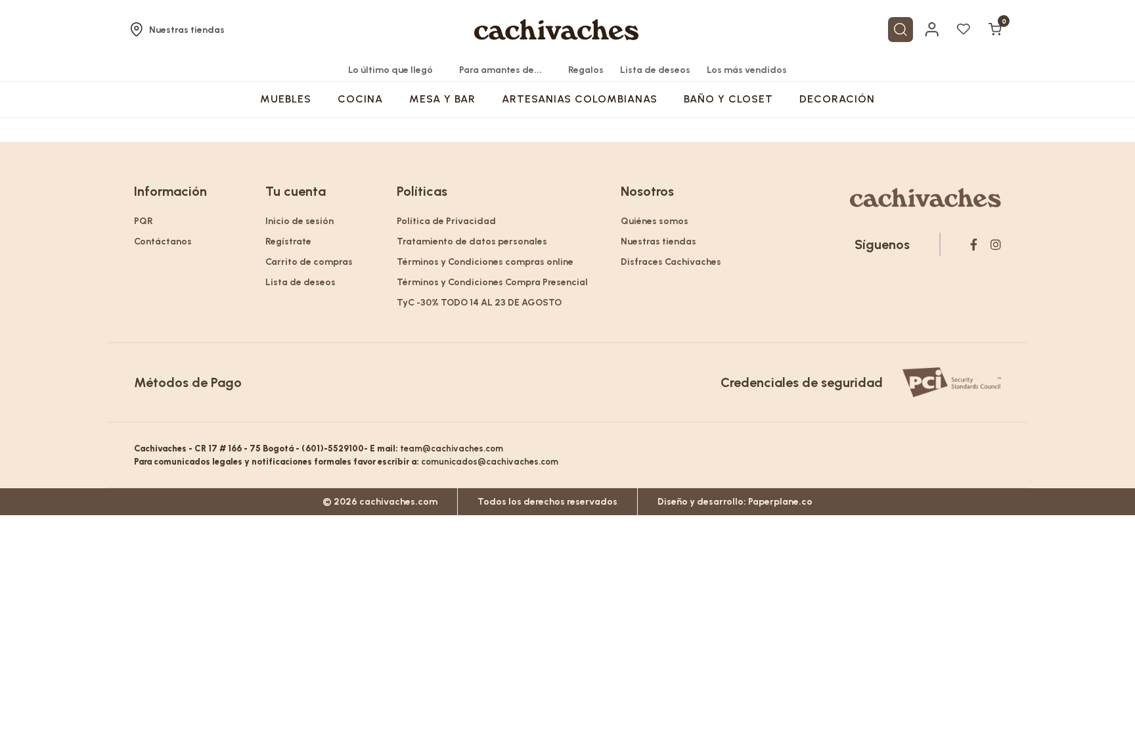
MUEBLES (285, 99)
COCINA (360, 99)
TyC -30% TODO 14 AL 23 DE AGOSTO (479, 302)
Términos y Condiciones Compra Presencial (492, 282)
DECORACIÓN (837, 99)
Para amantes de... (500, 70)
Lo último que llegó (390, 70)
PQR (143, 221)
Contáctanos (163, 241)
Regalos (586, 70)
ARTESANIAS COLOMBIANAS (579, 99)
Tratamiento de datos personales (472, 241)
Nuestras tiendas (187, 29)
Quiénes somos (654, 221)
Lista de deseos (655, 70)
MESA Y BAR (442, 99)
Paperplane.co (780, 501)
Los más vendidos (747, 70)
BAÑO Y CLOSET (728, 99)
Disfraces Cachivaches (671, 261)
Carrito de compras (309, 261)
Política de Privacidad (446, 221)
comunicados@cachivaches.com (489, 462)
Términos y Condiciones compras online (485, 261)
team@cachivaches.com (451, 448)
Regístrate (288, 241)
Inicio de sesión (299, 221)
